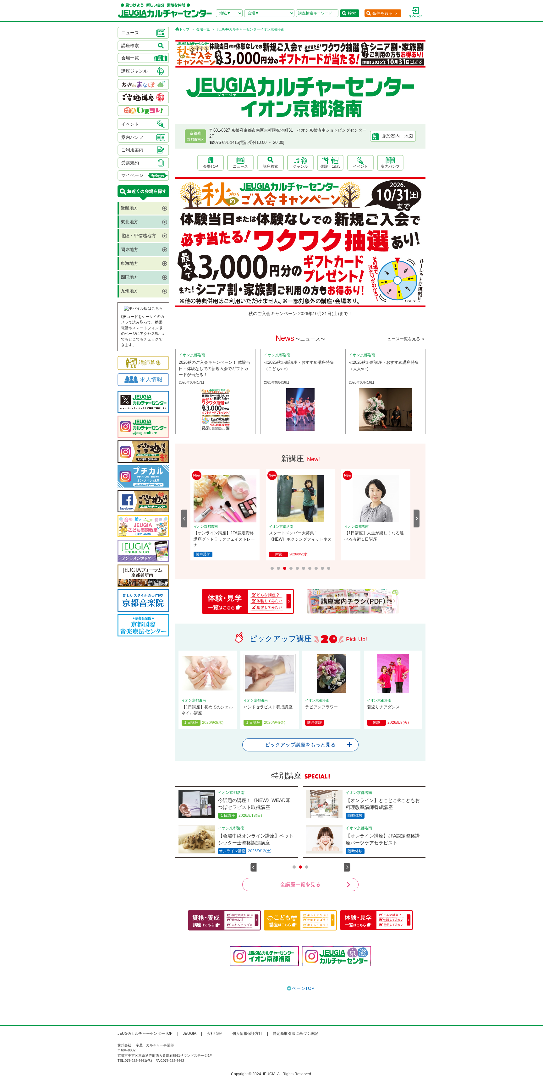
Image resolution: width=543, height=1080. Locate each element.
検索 (352, 13)
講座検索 (270, 166)
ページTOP (303, 988)
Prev (184, 518)
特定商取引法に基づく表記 (295, 1033)
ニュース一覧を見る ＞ (404, 338)
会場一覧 (203, 29)
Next (417, 518)
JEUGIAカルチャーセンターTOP (145, 1033)
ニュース (240, 166)
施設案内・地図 (397, 136)
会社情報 (214, 1033)
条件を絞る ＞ (385, 13)
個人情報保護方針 (247, 1033)
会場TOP (210, 166)
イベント (360, 166)
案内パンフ (390, 166)
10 (328, 568)
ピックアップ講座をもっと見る (300, 744)
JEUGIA (189, 1033)
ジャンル (300, 166)
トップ (184, 29)
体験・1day (330, 166)
